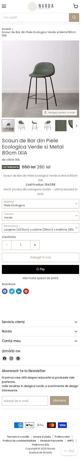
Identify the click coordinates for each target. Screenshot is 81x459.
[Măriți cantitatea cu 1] (35, 245)
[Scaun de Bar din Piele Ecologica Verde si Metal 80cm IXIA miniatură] (8, 126)
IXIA (17, 160)
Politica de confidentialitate (19, 440)
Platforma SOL (40, 444)
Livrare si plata (42, 437)
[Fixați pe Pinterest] (26, 291)
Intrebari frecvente (51, 440)
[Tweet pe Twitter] (12, 291)
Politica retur (62, 437)
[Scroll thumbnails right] (76, 126)
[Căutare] (74, 17)
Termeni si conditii (18, 437)
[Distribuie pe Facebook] (5, 291)
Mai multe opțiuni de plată (40, 278)
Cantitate (9, 237)
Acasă (6, 28)
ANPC (70, 440)
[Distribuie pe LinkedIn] (19, 291)
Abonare (59, 400)
